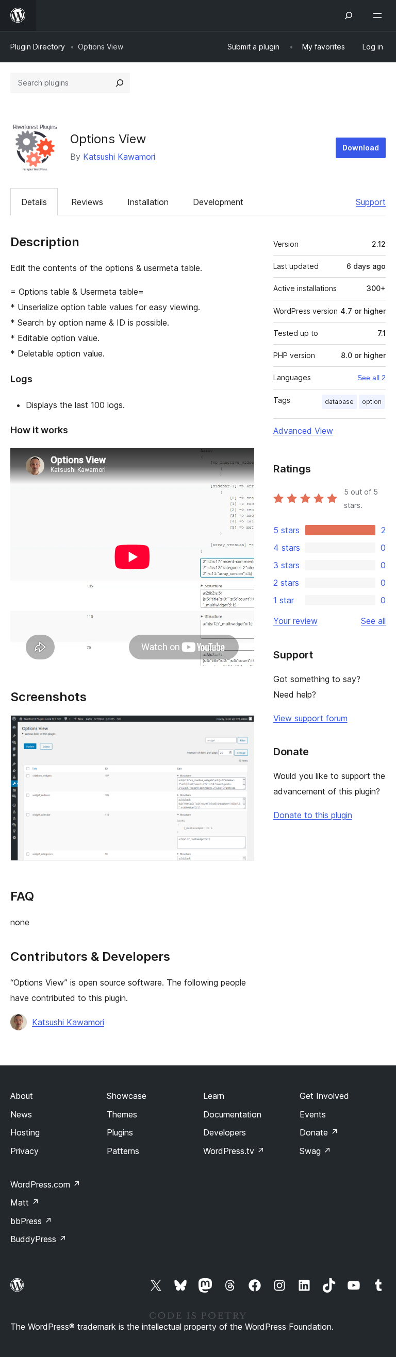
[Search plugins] (119, 83)
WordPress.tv (234, 1151)
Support (371, 202)
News (21, 1114)
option (372, 401)
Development (218, 202)
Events (313, 1114)
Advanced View (303, 431)
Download (360, 147)
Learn (213, 1096)
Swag (315, 1151)
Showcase (126, 1096)
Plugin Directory (37, 46)
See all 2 (371, 378)
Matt (24, 1202)
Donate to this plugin (312, 815)
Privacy (24, 1151)
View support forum (310, 718)
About (21, 1096)
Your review (295, 621)
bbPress (31, 1221)
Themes (122, 1114)
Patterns (123, 1151)
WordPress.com (45, 1184)
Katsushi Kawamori (119, 156)
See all (373, 621)
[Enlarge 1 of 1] (240, 729)
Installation (148, 202)
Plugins (120, 1132)
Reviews (87, 202)
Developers (224, 1132)
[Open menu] (379, 15)
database (339, 401)
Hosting (25, 1132)
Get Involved (324, 1096)
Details (34, 202)
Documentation (232, 1114)
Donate (319, 1132)
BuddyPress (38, 1239)
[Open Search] (348, 15)
